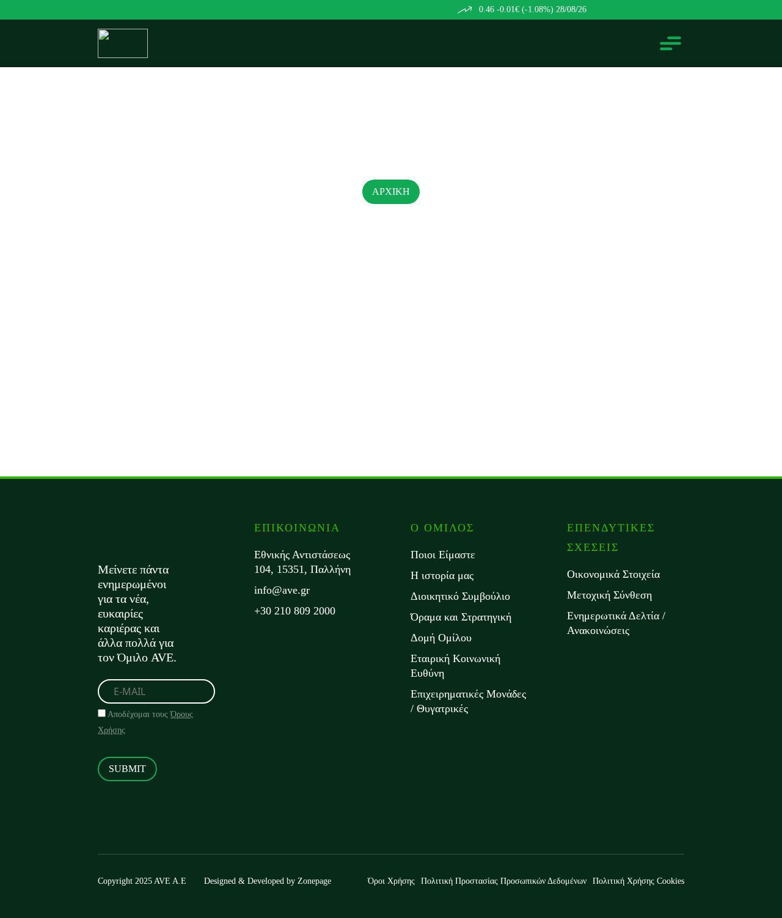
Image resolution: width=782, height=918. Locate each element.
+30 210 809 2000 (294, 611)
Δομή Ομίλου (441, 638)
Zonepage (314, 881)
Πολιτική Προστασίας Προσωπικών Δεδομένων (503, 881)
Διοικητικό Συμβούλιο (460, 596)
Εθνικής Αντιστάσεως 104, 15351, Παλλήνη (302, 561)
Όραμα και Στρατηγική (461, 617)
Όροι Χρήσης (391, 881)
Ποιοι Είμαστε (443, 554)
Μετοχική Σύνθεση (609, 595)
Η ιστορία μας (442, 575)
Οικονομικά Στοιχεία (613, 574)
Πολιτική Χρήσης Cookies (638, 881)
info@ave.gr (282, 590)
